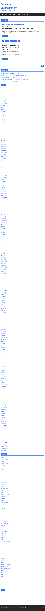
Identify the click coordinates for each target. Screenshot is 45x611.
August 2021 (3, 205)
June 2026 (3, 92)
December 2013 (4, 382)
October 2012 (3, 409)
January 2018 (3, 286)
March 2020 (3, 238)
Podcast (23, 14)
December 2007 (4, 448)
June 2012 (3, 415)
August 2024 (3, 134)
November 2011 (4, 425)
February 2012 (4, 421)
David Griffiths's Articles (5, 482)
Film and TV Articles (5, 494)
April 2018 (3, 281)
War (2, 582)
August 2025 (3, 111)
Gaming (2, 504)
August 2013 (3, 390)
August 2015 (3, 343)
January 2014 (3, 380)
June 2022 (3, 185)
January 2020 (3, 242)
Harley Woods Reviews (5, 510)
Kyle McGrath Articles (5, 521)
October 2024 (3, 131)
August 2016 (3, 320)
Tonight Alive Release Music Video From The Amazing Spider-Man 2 (11, 47)
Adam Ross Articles (4, 459)
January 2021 (3, 218)
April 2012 (3, 419)
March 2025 (3, 121)
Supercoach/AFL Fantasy (5, 568)
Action (4, 24)
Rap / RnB (3, 550)
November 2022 (4, 175)
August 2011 (3, 429)
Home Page (3, 512)
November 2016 (4, 314)
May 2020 (3, 234)
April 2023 (3, 166)
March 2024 (3, 144)
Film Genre (15, 24)
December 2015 (4, 335)
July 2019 (2, 251)
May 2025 (3, 117)
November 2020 (4, 222)
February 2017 (4, 308)
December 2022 (4, 173)
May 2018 (3, 279)
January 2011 (3, 438)
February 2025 (4, 123)
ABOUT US (29, 14)
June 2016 (3, 323)
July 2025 (2, 113)
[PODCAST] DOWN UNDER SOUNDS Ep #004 (9, 77)
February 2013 (4, 401)
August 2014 (3, 366)
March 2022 (3, 191)
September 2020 (4, 226)
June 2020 (3, 232)
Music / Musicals (4, 531)
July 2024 (2, 136)
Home (6, 14)
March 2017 (3, 306)
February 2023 (4, 169)
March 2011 (3, 435)
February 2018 (4, 284)
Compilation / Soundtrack (6, 476)
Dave (9, 26)
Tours (2, 574)
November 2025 (4, 105)
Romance (3, 554)
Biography (3, 469)
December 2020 (4, 220)
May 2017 (3, 302)
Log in (2, 592)
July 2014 (2, 368)
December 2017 (4, 288)
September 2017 (4, 294)
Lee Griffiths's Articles (5, 523)
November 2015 (4, 337)
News (18, 14)
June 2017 (3, 300)
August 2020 (3, 228)
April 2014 (3, 374)
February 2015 (4, 355)
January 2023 (3, 171)
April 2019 (3, 257)
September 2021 (4, 203)
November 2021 (4, 199)
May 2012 (3, 417)
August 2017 (3, 296)
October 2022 (3, 177)
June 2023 (3, 162)
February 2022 (4, 193)
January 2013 (3, 403)
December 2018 (4, 265)
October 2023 (3, 154)
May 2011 (3, 431)
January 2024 (3, 148)
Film (10, 14)
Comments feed (4, 596)
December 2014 (4, 359)
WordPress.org (4, 598)
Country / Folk (3, 478)
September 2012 (4, 411)
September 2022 (4, 179)
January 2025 (3, 125)
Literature (3, 525)
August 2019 (3, 249)
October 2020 (3, 224)
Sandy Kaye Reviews (5, 556)
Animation (3, 467)
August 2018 (3, 273)
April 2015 (3, 351)
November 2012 (4, 407)
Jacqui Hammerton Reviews (6, 519)
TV (1, 578)
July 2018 (2, 275)
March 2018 (3, 283)
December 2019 (4, 244)
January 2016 (3, 333)
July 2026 (2, 90)
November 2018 (4, 267)
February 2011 (4, 436)
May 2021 (3, 210)
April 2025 (3, 119)
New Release (3, 537)
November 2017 (4, 290)
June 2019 (3, 253)
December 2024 (4, 127)
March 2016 (3, 329)
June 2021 (3, 208)
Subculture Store (4, 566)
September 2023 (4, 156)
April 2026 (3, 95)
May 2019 (3, 255)
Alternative (3, 465)
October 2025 (3, 107)
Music (14, 14)
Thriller (2, 572)
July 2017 (2, 298)
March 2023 (3, 168)
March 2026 (3, 97)
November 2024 (4, 129)
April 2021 (3, 212)
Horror (2, 513)
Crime (2, 480)
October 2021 (3, 201)
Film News (3, 500)
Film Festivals (3, 496)
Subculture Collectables (5, 564)
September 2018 (4, 271)
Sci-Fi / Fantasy (21, 24)
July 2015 (2, 345)
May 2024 (3, 140)
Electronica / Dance (4, 488)
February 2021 (4, 216)
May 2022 (3, 187)
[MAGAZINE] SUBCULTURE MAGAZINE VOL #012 (10, 73)
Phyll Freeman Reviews (5, 545)
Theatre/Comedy (4, 570)
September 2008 (4, 446)
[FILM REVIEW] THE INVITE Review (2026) (9, 81)
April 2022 (3, 189)
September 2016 (4, 318)
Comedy (2, 473)
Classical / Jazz (4, 471)
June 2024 (3, 138)
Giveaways (3, 506)
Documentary (3, 484)
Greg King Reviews (4, 508)
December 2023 (4, 150)
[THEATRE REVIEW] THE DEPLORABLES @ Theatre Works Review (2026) (14, 75)
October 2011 (3, 427)
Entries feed (3, 594)
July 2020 (2, 230)
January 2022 (3, 195)
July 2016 (2, 321)
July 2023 (2, 160)
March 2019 (3, 259)
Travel (2, 576)
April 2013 (3, 397)
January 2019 (3, 263)
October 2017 (3, 292)
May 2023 (3, 164)
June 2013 (3, 394)
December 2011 (4, 423)
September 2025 (4, 109)
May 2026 (3, 93)
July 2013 (2, 392)
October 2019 (3, 247)
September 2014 (4, 364)
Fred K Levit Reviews (5, 502)
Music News (3, 535)
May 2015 (3, 349)
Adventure (8, 24)
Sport (2, 560)
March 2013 (3, 399)
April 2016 (3, 327)
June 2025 (3, 115)
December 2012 (4, 405)
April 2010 (3, 440)
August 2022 (3, 181)
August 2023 (3, 158)
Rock (2, 552)
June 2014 (3, 370)
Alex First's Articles (4, 463)
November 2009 (4, 442)
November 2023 (4, 152)
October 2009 (3, 444)
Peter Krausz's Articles (5, 543)
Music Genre (3, 533)
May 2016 (3, 325)
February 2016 (4, 331)
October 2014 (3, 362)
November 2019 (4, 245)
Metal (2, 527)
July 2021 (2, 207)
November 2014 (4, 360)
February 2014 (4, 378)
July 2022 (2, 183)
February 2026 (4, 99)
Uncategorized (4, 580)
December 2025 (4, 103)
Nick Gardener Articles (5, 541)
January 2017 (3, 310)
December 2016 (4, 312)
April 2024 (3, 142)
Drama (2, 486)
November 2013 (4, 384)
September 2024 (4, 132)
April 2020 (3, 236)
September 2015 (4, 341)
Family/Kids (3, 490)
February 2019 (4, 261)
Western (2, 584)
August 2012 (3, 413)
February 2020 (4, 240)
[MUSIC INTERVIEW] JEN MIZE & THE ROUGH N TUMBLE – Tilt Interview (14, 79)
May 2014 (3, 372)
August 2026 (3, 88)
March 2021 (3, 214)
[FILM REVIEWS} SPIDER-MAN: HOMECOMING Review (19, 29)
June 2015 (3, 347)
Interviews (3, 515)
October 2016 (3, 316)
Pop (1, 549)
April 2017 (3, 304)
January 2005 (3, 450)
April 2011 (3, 433)
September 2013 (4, 388)
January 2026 (3, 101)
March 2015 (3, 353)
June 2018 (3, 277)
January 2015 (3, 357)
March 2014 (3, 376)
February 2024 (4, 146)
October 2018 (3, 269)
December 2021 (4, 197)
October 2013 (3, 386)
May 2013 (3, 396)
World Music (3, 586)
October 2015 (3, 339)
